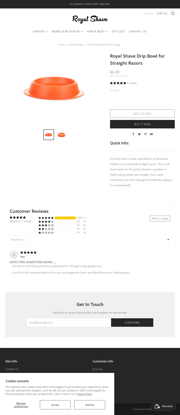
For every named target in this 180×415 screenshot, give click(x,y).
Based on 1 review (20, 221)
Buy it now (142, 124)
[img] (28, 252)
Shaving (39, 31)
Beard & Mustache (66, 31)
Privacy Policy (84, 394)
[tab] (48, 134)
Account (97, 369)
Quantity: (114, 90)
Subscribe (132, 322)
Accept (55, 405)
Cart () (162, 13)
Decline (89, 405)
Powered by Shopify (142, 409)
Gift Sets (118, 31)
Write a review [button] (160, 218)
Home (62, 44)
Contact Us (11, 369)
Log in (149, 13)
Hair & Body (96, 31)
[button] (118, 83)
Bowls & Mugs (76, 44)
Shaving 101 (138, 31)
